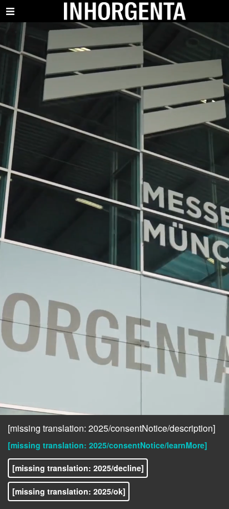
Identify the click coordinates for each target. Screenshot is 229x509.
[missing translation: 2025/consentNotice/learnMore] (107, 445)
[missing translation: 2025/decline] (78, 467)
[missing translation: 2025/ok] (69, 491)
